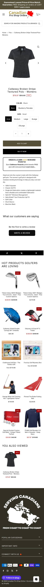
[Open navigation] (5, 14)
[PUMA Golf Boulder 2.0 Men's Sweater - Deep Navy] (32, 418)
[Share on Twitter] (21, 252)
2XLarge (22, 126)
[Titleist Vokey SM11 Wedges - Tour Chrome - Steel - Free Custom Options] (32, 280)
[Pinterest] (16, 571)
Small (8, 119)
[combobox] (22, 23)
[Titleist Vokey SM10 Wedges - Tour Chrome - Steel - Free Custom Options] (11, 280)
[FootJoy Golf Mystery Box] (32, 350)
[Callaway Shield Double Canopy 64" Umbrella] (11, 316)
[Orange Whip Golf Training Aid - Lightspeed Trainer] (11, 384)
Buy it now (22, 151)
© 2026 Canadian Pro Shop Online (13, 581)
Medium (17, 119)
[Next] (38, 63)
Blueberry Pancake (25, 108)
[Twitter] (12, 571)
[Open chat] (36, 579)
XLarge (34, 119)
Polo (10, 32)
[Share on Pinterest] (36, 252)
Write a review (22, 233)
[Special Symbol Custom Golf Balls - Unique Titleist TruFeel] (11, 418)
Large (26, 119)
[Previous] (5, 63)
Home (4, 32)
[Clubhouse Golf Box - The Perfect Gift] (11, 350)
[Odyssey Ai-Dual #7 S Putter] (32, 316)
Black (13, 108)
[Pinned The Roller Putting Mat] (32, 384)
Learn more (25, 7)
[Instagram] (7, 571)
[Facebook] (3, 571)
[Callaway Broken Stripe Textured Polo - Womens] (11, 459)
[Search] (39, 23)
